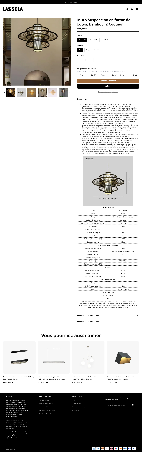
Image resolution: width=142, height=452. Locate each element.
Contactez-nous (76, 403)
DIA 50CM (93, 40)
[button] (127, 9)
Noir (80, 50)
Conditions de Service (45, 414)
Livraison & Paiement (45, 407)
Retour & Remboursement (46, 403)
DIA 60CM (104, 40)
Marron (96, 50)
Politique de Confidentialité (47, 410)
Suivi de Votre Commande (79, 407)
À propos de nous (44, 400)
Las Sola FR (12, 449)
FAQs (73, 400)
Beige (88, 50)
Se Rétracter (75, 410)
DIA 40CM (82, 40)
